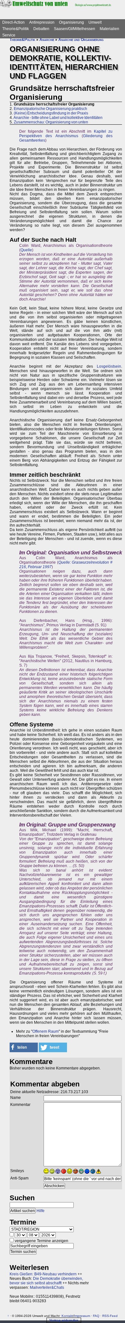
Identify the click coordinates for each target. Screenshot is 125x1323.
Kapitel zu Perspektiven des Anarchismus (66, 133)
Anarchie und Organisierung (81, 39)
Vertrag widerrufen (63, 1320)
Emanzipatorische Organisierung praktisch (50, 108)
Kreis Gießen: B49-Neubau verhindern (43, 1274)
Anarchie (46, 39)
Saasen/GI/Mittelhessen (74, 29)
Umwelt (95, 22)
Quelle (26, 250)
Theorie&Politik (15, 29)
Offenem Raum (45, 1031)
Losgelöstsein (109, 366)
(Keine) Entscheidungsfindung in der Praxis (51, 113)
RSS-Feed (110, 1316)
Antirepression (41, 22)
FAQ (96, 1316)
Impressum (82, 1316)
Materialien (109, 29)
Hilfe (41, 1211)
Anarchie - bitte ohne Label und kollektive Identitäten (58, 117)
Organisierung (71, 22)
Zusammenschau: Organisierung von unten (51, 122)
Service (8, 35)
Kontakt (67, 1316)
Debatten (41, 29)
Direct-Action (13, 22)
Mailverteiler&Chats (47, 1287)
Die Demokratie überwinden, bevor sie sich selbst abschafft (46, 1280)
